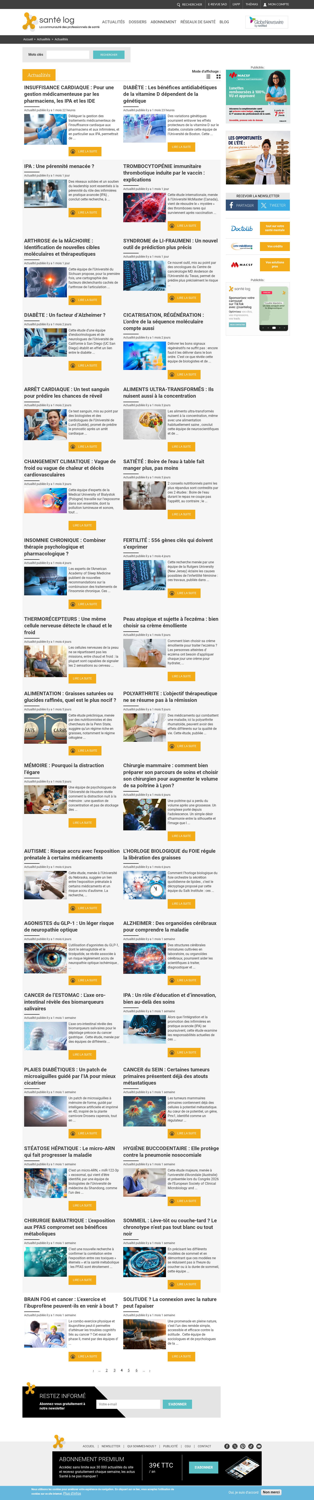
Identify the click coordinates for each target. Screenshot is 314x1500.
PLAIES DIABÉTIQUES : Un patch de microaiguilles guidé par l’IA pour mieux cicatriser (70, 1076)
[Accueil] (30, 22)
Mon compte (278, 4)
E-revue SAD (217, 4)
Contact (204, 1446)
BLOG (224, 22)
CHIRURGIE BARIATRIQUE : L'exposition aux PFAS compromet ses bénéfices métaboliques (69, 1227)
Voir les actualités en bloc (218, 76)
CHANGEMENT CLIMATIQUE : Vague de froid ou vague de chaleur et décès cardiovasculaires (70, 468)
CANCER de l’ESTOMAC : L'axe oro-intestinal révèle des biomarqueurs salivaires (65, 1001)
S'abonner (177, 1404)
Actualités (113, 22)
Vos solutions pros (275, 264)
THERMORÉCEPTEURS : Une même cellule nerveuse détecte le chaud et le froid (68, 625)
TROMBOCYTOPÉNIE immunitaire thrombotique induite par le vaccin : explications (164, 173)
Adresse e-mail (108, 1397)
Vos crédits (275, 246)
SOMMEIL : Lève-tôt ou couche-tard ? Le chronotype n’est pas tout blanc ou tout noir (170, 1227)
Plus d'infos (72, 1493)
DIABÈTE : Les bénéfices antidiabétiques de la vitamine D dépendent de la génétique (170, 94)
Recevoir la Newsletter (257, 196)
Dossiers (138, 22)
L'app (236, 4)
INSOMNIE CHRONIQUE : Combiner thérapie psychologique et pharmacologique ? (65, 546)
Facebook (227, 1446)
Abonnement (163, 22)
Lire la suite (87, 151)
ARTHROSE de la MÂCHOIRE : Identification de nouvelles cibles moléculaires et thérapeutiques (62, 247)
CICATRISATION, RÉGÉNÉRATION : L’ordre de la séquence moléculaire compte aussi (163, 321)
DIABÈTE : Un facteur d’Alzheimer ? (65, 315)
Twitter (235, 1446)
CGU (188, 1446)
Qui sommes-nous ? (141, 1446)
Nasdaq (254, 19)
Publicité (170, 1446)
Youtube (259, 1446)
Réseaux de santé (198, 22)
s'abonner (204, 1467)
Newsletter (111, 1446)
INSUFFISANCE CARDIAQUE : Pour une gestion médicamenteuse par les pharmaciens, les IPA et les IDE (69, 94)
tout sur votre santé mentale (275, 228)
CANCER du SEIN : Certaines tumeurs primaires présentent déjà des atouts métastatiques (166, 1076)
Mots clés (35, 55)
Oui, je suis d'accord (243, 1492)
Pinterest (242, 1446)
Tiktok (251, 1446)
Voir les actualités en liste (208, 76)
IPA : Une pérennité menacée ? (59, 166)
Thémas (252, 4)
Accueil (28, 39)
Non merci (271, 1492)
